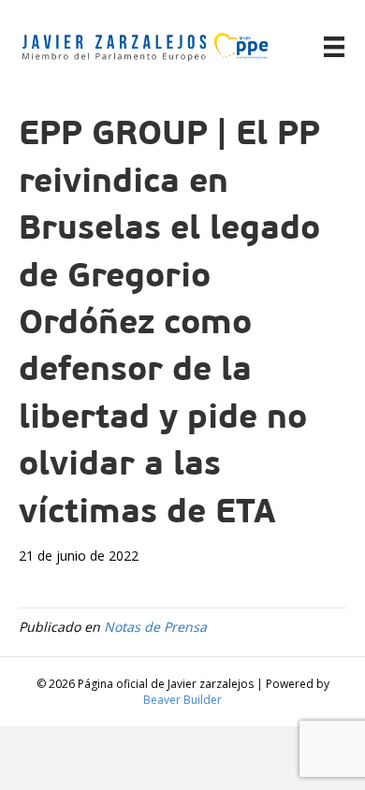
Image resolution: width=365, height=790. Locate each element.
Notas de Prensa (155, 627)
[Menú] (334, 46)
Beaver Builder (182, 700)
